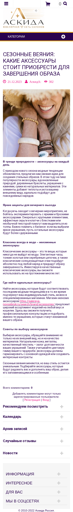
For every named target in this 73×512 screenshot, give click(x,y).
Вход (46, 399)
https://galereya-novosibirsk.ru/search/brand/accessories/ (29, 303)
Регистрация (32, 399)
